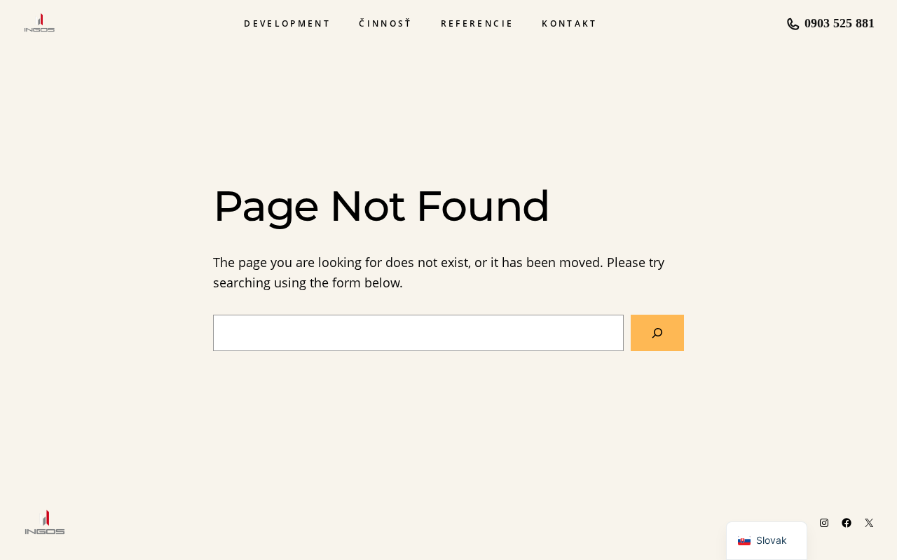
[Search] (657, 333)
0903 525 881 (839, 23)
